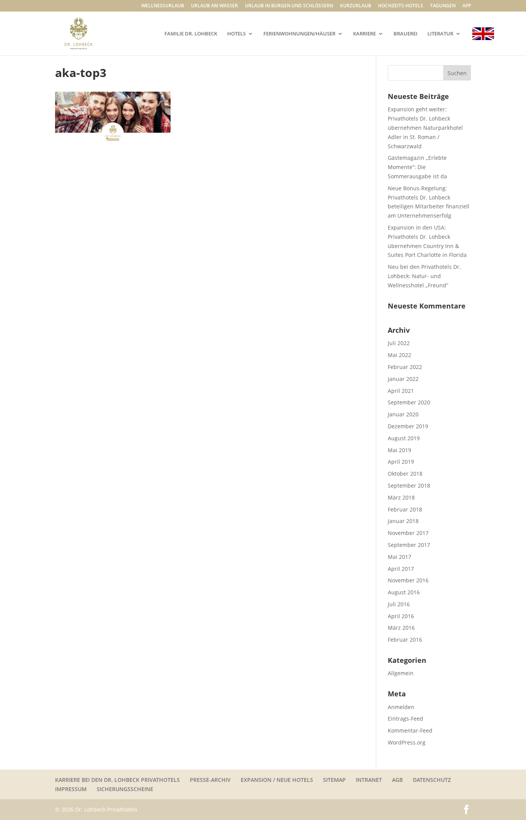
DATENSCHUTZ (432, 779)
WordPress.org (406, 742)
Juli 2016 (399, 604)
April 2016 (401, 616)
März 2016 (401, 627)
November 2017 (408, 533)
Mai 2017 (399, 556)
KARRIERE (364, 34)
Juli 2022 (399, 343)
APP (466, 6)
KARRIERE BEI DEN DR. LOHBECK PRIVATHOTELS (117, 779)
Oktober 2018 (405, 473)
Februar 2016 (405, 639)
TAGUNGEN (443, 6)
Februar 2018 (405, 509)
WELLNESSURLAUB (162, 6)
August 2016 (404, 592)
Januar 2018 (403, 521)
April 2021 (401, 390)
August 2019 (404, 438)
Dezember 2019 (408, 426)
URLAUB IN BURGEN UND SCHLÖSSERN (289, 6)
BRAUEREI (405, 34)
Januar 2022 (403, 378)
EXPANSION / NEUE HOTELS (277, 779)
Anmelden (401, 707)
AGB (397, 779)
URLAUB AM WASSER (214, 6)
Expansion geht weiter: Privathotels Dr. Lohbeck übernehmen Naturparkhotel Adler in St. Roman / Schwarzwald (425, 127)
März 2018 (401, 497)
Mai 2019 (399, 450)
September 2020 (409, 402)
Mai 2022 (399, 355)
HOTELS (236, 34)
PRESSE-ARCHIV (210, 779)
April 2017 (401, 568)
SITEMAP (334, 779)
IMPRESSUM (71, 789)
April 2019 (401, 461)
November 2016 (408, 580)
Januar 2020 (403, 414)
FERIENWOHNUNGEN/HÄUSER (299, 34)
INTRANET (369, 779)
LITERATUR (440, 34)
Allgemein (401, 673)
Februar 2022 (405, 367)
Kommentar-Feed (410, 730)
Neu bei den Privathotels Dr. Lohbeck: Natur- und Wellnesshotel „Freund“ (424, 276)
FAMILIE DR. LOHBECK (190, 34)
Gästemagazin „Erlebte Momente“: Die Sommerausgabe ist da (417, 167)
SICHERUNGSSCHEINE (125, 789)
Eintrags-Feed (405, 718)
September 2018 (409, 485)
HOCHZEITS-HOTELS (400, 6)
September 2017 (409, 544)
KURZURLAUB (355, 6)
